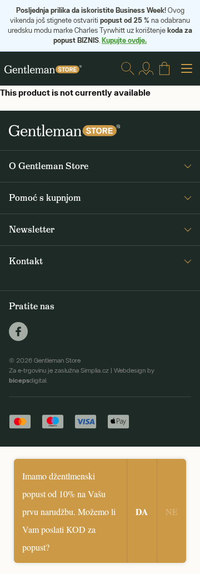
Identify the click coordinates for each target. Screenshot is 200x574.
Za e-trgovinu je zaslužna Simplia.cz (59, 370)
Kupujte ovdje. (124, 40)
